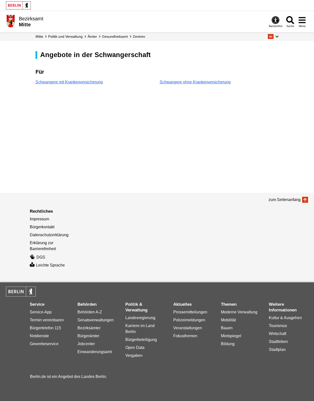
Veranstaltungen (187, 328)
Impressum (39, 219)
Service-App (41, 312)
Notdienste (39, 336)
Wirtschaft (277, 334)
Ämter (92, 36)
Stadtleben (278, 341)
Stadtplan (277, 349)
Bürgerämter (88, 336)
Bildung (228, 344)
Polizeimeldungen (189, 320)
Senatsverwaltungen (95, 320)
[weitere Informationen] (10, 21)
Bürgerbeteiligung (141, 339)
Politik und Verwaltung (65, 36)
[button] (273, 36)
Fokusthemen (185, 336)
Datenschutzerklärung (49, 235)
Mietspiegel (231, 336)
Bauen (227, 328)
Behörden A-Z (89, 312)
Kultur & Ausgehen (285, 318)
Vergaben (133, 355)
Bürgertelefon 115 (45, 328)
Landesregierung (140, 318)
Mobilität (228, 320)
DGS (40, 257)
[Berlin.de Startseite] (18, 5)
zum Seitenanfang (285, 200)
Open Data (134, 347)
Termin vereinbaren (47, 320)
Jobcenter (86, 344)
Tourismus (278, 326)
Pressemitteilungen (190, 312)
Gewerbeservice (44, 344)
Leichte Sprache (50, 265)
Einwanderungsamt (94, 352)
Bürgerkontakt (42, 227)
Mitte (39, 36)
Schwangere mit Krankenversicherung (69, 82)
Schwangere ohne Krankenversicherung (195, 82)
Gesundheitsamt (115, 36)
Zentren (139, 36)
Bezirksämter (89, 328)
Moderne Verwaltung (239, 312)
